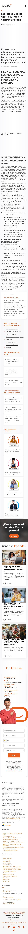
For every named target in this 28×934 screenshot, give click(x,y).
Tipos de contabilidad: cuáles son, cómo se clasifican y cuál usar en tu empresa (13, 409)
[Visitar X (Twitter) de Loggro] (8, 927)
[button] (5, 740)
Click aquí (14, 536)
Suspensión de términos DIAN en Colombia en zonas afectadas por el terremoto (13, 399)
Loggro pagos (7, 863)
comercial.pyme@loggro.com (13, 682)
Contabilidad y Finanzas (12, 329)
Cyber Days (6, 881)
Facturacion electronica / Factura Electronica (12, 845)
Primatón (5, 878)
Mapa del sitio (14, 920)
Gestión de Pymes (11, 334)
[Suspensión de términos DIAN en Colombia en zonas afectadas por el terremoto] (14, 564)
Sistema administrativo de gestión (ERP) (12, 834)
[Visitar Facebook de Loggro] (3, 927)
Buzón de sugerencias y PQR (13, 899)
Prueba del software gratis (10, 876)
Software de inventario (9, 849)
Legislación (9, 339)
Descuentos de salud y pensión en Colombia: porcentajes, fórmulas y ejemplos (11, 371)
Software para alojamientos (10, 839)
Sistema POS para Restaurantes (11, 838)
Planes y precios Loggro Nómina (12, 869)
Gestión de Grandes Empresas (14, 331)
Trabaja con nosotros (8, 874)
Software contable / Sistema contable (13, 847)
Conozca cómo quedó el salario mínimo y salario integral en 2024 (13, 382)
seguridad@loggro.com (13, 818)
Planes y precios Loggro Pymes (11, 866)
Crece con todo (7, 858)
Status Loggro (7, 860)
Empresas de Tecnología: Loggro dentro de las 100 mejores (12, 361)
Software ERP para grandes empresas (13, 842)
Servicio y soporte (8, 897)
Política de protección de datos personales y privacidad (14, 923)
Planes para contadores (9, 871)
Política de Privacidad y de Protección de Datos (14, 770)
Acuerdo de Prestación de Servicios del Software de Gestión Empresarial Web (14, 912)
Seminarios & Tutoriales (12, 345)
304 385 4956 (8, 691)
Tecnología (9, 347)
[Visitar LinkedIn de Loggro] (24, 927)
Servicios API (6, 861)
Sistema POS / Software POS (11, 841)
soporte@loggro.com (10, 687)
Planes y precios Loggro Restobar (12, 868)
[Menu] (26, 6)
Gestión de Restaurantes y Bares (14, 337)
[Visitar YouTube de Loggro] (14, 927)
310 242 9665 (8, 696)
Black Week (6, 879)
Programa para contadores (10, 850)
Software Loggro (7, 864)
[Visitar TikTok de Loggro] (14, 930)
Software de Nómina (8, 836)
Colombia (8, 825)
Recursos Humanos (11, 342)
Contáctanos (6, 873)
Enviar (14, 755)
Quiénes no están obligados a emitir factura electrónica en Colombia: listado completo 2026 (13, 419)
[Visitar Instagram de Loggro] (19, 927)
